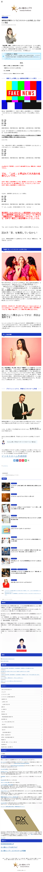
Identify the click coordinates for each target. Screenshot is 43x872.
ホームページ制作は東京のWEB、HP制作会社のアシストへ (13, 806)
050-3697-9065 (5, 661)
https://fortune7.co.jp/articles (17, 765)
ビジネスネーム (5, 465)
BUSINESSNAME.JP (7, 844)
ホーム (4, 858)
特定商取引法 (30, 859)
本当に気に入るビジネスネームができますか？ (21, 582)
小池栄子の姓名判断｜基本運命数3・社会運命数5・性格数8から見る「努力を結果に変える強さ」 (20, 674)
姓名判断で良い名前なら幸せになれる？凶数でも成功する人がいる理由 (15, 671)
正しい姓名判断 (7, 70)
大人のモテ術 (3, 803)
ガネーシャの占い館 (5, 782)
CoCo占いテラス (4, 771)
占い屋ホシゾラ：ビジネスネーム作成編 (13, 850)
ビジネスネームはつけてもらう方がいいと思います (22, 496)
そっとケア (3, 837)
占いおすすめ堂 (4, 769)
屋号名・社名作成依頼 (30, 858)
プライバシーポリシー (23, 859)
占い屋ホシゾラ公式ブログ (9, 847)
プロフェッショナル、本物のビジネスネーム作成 (13, 73)
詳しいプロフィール (21, 650)
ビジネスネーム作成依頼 (11, 858)
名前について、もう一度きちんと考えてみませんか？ (11, 681)
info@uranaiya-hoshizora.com (8, 658)
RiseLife (2, 780)
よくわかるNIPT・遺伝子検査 (7, 784)
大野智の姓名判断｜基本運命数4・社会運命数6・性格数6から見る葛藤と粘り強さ (17, 668)
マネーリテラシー (4, 790)
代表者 (17, 859)
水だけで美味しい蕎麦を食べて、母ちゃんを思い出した (12, 677)
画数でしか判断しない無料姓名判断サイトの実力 (13, 65)
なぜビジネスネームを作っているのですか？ (21, 528)
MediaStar (3, 776)
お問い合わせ (36, 859)
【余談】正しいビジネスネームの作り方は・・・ (13, 67)
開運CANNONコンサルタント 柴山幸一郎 (9, 796)
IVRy (32, 834)
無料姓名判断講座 (11, 859)
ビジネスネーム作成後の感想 (20, 858)
